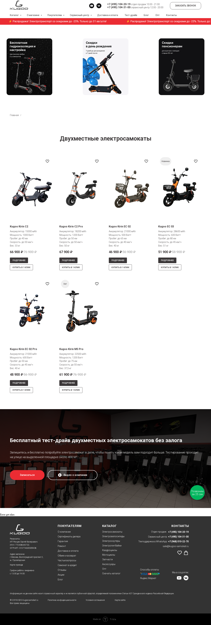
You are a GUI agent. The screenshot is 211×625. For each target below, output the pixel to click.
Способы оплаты (149, 569)
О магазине (33, 15)
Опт (157, 15)
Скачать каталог (111, 573)
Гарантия (63, 541)
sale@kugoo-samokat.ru (176, 546)
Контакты (171, 15)
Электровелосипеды (113, 536)
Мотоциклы (108, 554)
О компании (64, 531)
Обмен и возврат (67, 555)
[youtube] (91, 5)
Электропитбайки (111, 545)
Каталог (14, 15)
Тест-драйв (131, 15)
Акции (61, 574)
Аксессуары (108, 564)
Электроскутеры (111, 541)
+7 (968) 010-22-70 (178, 541)
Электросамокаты (112, 531)
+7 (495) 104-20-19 (178, 532)
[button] (27, 475)
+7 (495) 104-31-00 (178, 536)
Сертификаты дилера (69, 536)
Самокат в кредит (67, 565)
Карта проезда (16, 565)
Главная (14, 115)
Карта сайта (120, 600)
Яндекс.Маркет (148, 578)
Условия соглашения (95, 600)
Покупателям (54, 15)
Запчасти (107, 559)
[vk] (98, 5)
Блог (146, 15)
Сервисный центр (80, 15)
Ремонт (62, 546)
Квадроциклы (109, 550)
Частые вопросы (67, 560)
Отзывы (62, 570)
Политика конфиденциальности (62, 600)
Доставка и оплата (107, 15)
